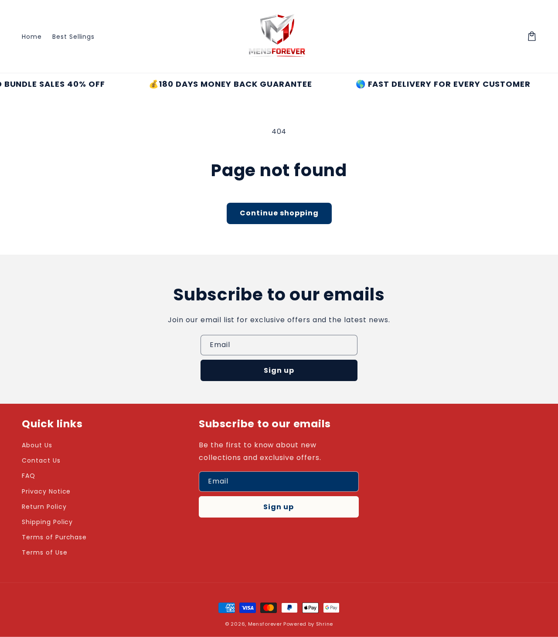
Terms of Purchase (54, 537)
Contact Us (41, 460)
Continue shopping (279, 213)
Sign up (279, 370)
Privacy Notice (46, 491)
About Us (37, 445)
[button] (531, 36)
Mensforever (265, 623)
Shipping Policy (47, 522)
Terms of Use (45, 552)
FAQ (28, 475)
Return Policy (44, 506)
